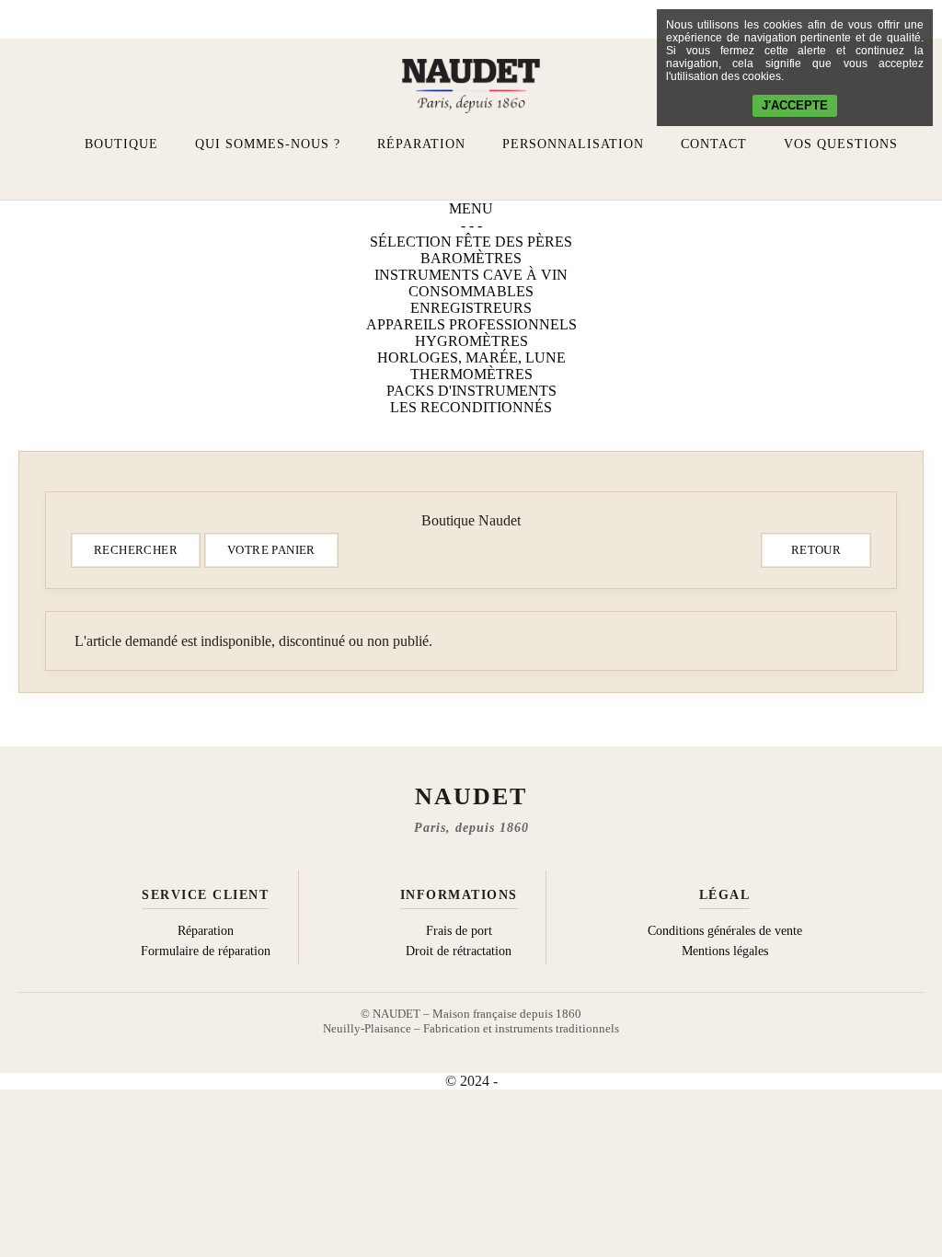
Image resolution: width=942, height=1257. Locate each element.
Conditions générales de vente (725, 931)
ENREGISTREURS (471, 308)
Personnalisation (573, 144)
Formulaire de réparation (205, 951)
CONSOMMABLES (471, 291)
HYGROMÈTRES (471, 341)
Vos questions (841, 144)
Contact (714, 144)
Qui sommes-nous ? (267, 144)
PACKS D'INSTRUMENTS (471, 390)
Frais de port (459, 931)
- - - (471, 225)
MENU (471, 208)
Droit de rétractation (458, 951)
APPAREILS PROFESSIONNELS (471, 324)
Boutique (121, 144)
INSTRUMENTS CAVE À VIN (471, 275)
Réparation (421, 144)
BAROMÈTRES (471, 258)
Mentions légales (725, 951)
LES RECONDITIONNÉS (471, 407)
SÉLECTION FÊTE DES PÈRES (471, 241)
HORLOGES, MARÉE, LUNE (471, 357)
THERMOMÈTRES (471, 374)
